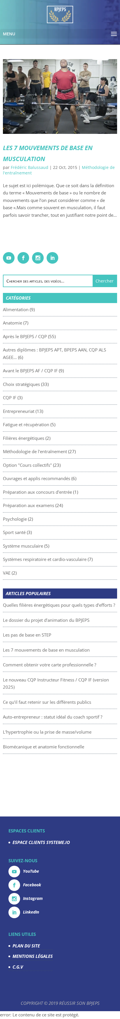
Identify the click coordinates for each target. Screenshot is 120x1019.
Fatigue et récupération (26, 424)
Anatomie (12, 323)
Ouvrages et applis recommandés (36, 478)
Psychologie (15, 519)
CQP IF (9, 397)
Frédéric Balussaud (29, 167)
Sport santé (14, 532)
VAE (6, 573)
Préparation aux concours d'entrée (37, 492)
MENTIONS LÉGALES (33, 956)
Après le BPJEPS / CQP (25, 336)
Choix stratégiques (21, 384)
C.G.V (18, 967)
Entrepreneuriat (18, 411)
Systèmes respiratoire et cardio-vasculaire (45, 559)
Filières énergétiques (23, 438)
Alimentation (16, 309)
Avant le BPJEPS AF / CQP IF (30, 370)
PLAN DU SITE (26, 946)
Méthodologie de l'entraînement (35, 451)
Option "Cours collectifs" (27, 465)
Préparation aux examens (28, 505)
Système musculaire (23, 546)
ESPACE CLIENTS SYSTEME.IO (41, 842)
